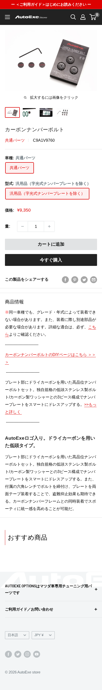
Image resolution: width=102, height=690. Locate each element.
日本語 (13, 635)
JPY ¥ (39, 635)
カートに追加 (51, 244)
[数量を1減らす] (22, 226)
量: (7, 226)
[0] (93, 17)
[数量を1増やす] (49, 226)
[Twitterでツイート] (84, 279)
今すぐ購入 (51, 259)
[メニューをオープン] (7, 17)
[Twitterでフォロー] (17, 654)
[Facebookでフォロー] (8, 654)
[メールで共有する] (93, 279)
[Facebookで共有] (65, 279)
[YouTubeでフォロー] (36, 654)
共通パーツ (15, 140)
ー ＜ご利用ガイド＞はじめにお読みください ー (51, 4)
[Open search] (73, 17)
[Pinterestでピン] (74, 279)
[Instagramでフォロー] (27, 654)
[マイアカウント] (82, 17)
